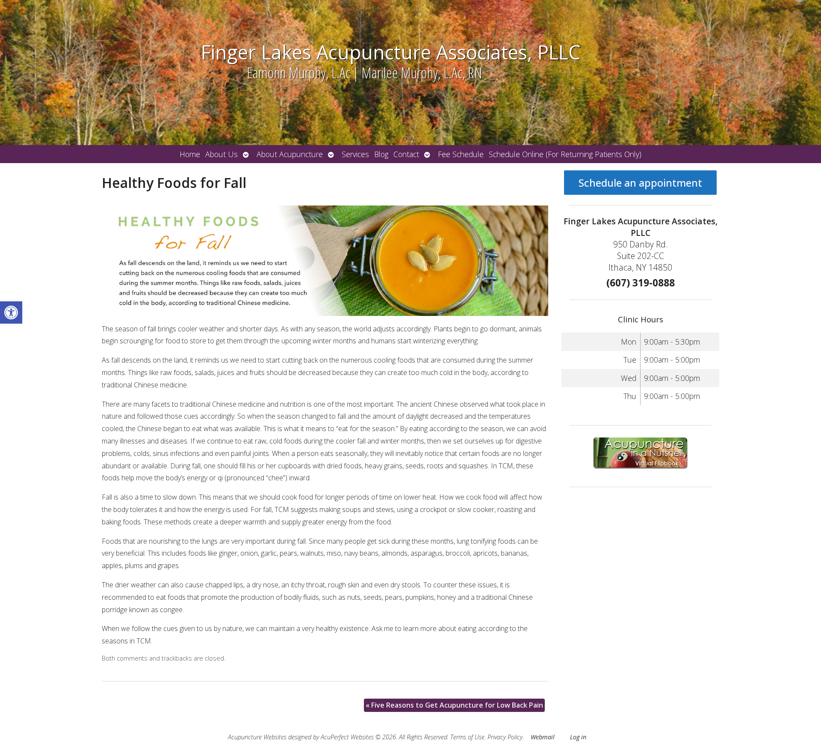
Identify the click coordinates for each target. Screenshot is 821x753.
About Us (221, 154)
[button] (11, 312)
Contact (406, 154)
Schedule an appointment (640, 183)
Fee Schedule (461, 154)
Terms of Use (467, 737)
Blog (381, 154)
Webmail (543, 737)
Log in (578, 737)
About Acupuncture (290, 154)
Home (190, 154)
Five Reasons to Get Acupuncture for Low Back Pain (454, 705)
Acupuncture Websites (257, 737)
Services (355, 154)
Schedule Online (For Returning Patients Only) (565, 154)
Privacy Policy (505, 737)
